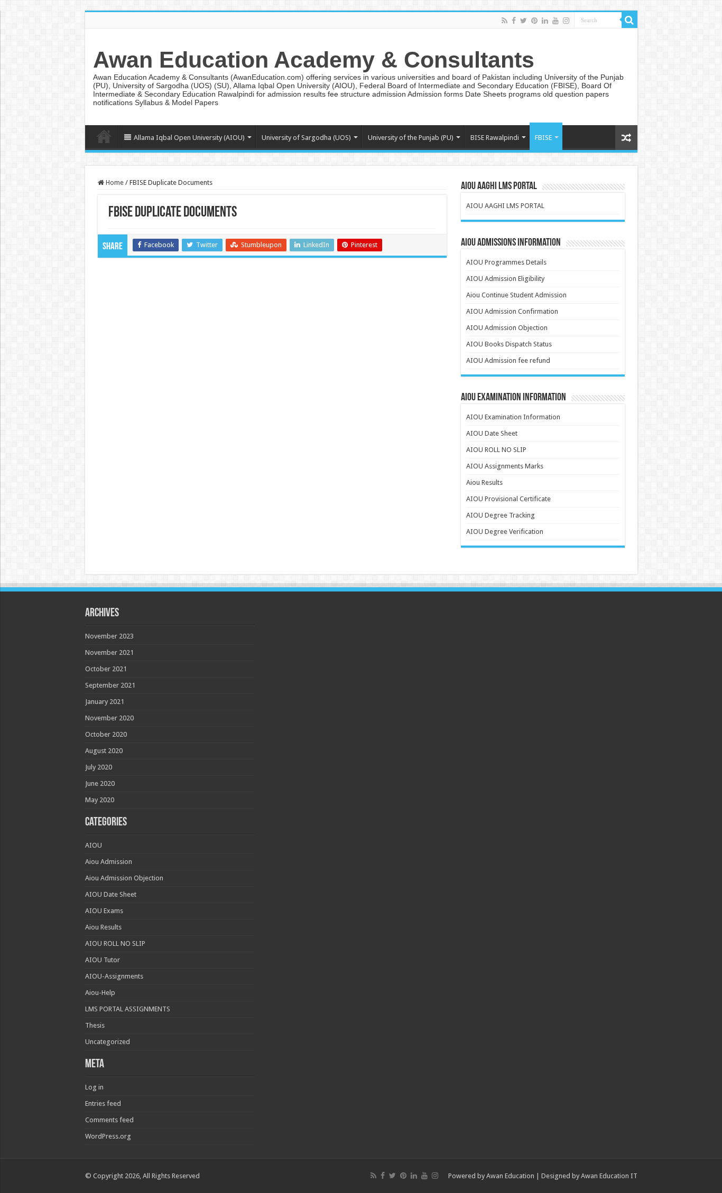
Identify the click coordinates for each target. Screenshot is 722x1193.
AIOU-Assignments (114, 976)
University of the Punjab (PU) (410, 138)
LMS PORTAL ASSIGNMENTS (127, 1009)
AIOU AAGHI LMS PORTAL (505, 206)
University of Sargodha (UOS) (306, 138)
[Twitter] (523, 20)
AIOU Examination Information (513, 417)
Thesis (95, 1025)
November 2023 (109, 636)
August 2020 (104, 751)
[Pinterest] (534, 20)
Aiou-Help (100, 993)
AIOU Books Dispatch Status (509, 344)
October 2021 (106, 669)
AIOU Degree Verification (504, 532)
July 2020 (98, 767)
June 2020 (100, 783)
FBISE (543, 138)
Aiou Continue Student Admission (516, 295)
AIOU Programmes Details (506, 262)
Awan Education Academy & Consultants (313, 59)
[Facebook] (514, 20)
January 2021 (104, 702)
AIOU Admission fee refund (508, 360)
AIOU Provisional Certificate (508, 499)
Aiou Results (484, 482)
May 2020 (99, 800)
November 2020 (109, 718)
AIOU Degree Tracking (500, 515)
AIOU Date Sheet (491, 433)
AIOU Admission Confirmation (512, 311)
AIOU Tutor (102, 960)
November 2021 (109, 652)
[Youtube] (555, 20)
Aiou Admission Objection (124, 878)
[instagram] (566, 20)
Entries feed (103, 1103)
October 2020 (106, 734)
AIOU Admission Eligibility (505, 279)
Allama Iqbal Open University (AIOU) (189, 138)
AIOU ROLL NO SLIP (496, 450)
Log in (94, 1087)
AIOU (93, 845)
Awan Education (510, 1176)
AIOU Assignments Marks (504, 466)
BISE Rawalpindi (494, 138)
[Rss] (504, 20)
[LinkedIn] (545, 20)
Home (104, 136)
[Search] (629, 20)
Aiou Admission (108, 862)
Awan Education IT (609, 1176)
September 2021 (110, 685)
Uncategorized (107, 1042)
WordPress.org (108, 1136)
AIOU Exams (104, 911)
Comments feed (109, 1120)
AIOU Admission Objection (507, 328)
